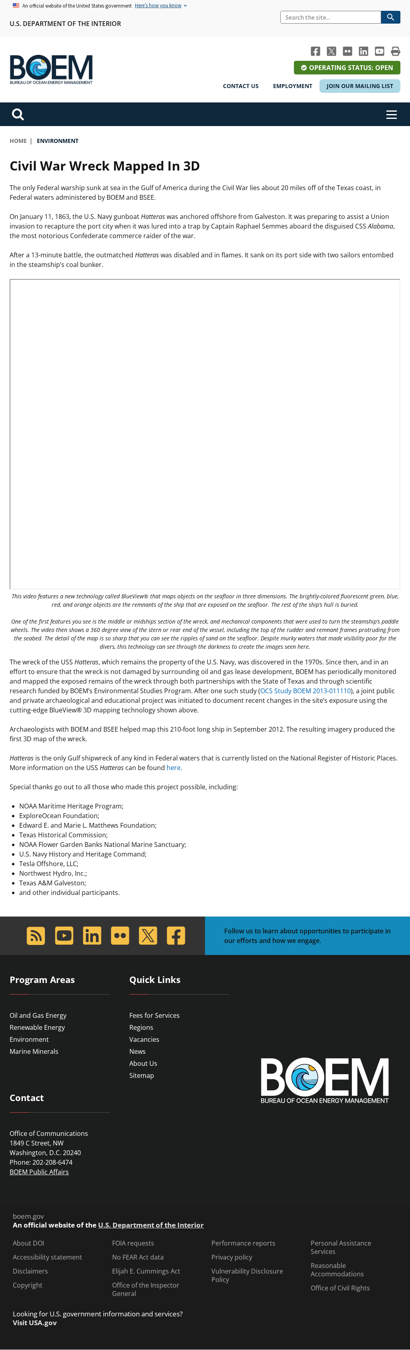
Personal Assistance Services (341, 1247)
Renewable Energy (37, 1027)
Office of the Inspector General (145, 1289)
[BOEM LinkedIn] (363, 51)
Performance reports (243, 1243)
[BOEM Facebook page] (315, 51)
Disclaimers (30, 1271)
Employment (292, 86)
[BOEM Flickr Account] (347, 51)
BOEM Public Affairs (39, 1171)
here (174, 767)
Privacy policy (231, 1257)
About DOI (28, 1243)
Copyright (27, 1285)
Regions (141, 1027)
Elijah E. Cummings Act (146, 1271)
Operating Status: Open (351, 67)
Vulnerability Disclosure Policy (247, 1275)
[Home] (51, 69)
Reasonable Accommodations (337, 1270)
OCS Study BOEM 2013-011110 (305, 690)
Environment (29, 1039)
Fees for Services (154, 1015)
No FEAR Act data (138, 1257)
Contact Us (241, 86)
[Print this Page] (395, 51)
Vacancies (144, 1039)
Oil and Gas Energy (38, 1015)
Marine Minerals (34, 1051)
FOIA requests (133, 1243)
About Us (143, 1063)
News (137, 1051)
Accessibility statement (47, 1257)
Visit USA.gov (35, 1322)
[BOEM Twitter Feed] (331, 51)
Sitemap (141, 1075)
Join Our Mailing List (360, 86)
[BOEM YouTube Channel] (379, 51)
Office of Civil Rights (340, 1288)
